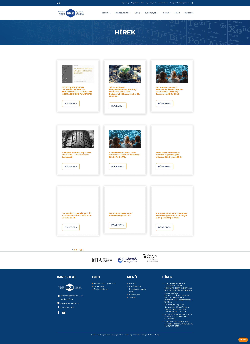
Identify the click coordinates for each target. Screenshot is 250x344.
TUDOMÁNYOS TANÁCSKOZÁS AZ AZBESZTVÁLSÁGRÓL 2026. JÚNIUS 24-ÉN (77, 215)
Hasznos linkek (163, 3)
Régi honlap (125, 3)
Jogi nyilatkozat (101, 289)
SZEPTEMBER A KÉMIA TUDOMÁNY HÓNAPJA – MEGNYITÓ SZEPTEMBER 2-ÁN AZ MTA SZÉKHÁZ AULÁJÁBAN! (77, 90)
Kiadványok (150, 13)
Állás (142, 3)
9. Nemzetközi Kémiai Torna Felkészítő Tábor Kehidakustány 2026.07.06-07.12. (124, 154)
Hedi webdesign (153, 335)
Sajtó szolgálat (151, 3)
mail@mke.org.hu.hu (69, 303)
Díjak (137, 13)
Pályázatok (135, 3)
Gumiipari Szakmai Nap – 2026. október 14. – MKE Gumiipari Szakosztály (77, 154)
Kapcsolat (188, 13)
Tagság (165, 13)
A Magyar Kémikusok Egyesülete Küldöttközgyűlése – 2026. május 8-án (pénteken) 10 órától (171, 215)
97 (80, 250)
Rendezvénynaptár (137, 289)
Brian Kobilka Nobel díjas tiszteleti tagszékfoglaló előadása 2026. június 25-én (169, 154)
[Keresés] (192, 3)
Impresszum (99, 286)
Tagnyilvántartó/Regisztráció (179, 3)
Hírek (177, 13)
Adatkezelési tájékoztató (105, 283)
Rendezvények (122, 13)
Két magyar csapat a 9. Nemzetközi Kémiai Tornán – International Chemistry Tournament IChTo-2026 (169, 90)
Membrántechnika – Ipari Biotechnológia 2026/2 (120, 214)
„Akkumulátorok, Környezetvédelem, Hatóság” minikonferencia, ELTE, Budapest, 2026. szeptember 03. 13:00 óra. (124, 91)
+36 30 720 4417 (67, 307)
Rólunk (105, 13)
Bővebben (70, 103)
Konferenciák (135, 286)
